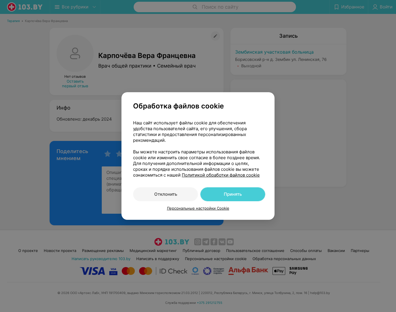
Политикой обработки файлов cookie (221, 175)
